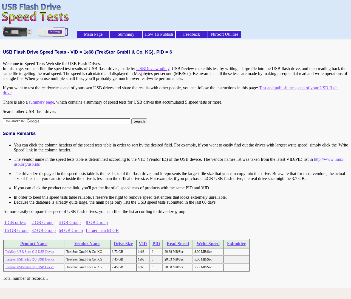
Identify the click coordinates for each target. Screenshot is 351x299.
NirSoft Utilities (224, 34)
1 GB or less (15, 222)
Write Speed (208, 243)
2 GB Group (42, 222)
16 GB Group (16, 230)
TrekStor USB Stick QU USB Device (29, 252)
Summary (126, 34)
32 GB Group (44, 230)
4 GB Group (70, 222)
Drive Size (123, 243)
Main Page (93, 34)
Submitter (236, 243)
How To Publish (159, 34)
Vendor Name (87, 243)
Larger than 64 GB (102, 230)
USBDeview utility (152, 68)
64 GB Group (71, 230)
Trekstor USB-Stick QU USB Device (29, 259)
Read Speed (178, 243)
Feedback (191, 34)
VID (143, 243)
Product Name (33, 243)
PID (156, 243)
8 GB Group (97, 222)
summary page (41, 102)
